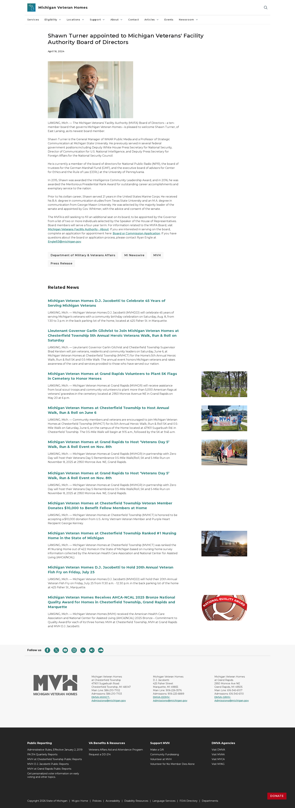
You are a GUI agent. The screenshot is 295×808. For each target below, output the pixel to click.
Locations (73, 19)
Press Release (61, 263)
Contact (133, 19)
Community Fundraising (164, 754)
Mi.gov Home (80, 800)
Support (95, 19)
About (114, 19)
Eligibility (51, 19)
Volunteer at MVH (161, 759)
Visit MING (218, 764)
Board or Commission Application (136, 233)
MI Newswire (134, 255)
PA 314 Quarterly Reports (42, 754)
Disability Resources (136, 800)
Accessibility (113, 800)
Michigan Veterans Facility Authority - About (78, 229)
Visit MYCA (218, 759)
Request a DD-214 (100, 754)
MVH (157, 255)
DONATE (277, 796)
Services (33, 19)
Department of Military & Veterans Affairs (83, 255)
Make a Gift (157, 749)
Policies (96, 800)
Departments (210, 800)
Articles (149, 19)
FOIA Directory (189, 800)
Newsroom (186, 19)
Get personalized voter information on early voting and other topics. (53, 775)
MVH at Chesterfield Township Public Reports (54, 759)
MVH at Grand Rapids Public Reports (49, 768)
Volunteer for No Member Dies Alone (172, 764)
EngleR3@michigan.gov (64, 241)
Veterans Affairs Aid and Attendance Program (116, 749)
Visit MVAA (218, 754)
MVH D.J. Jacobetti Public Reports (48, 764)
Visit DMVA (218, 749)
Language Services (163, 800)
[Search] (266, 7)
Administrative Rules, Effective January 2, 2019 (54, 749)
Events (168, 19)
